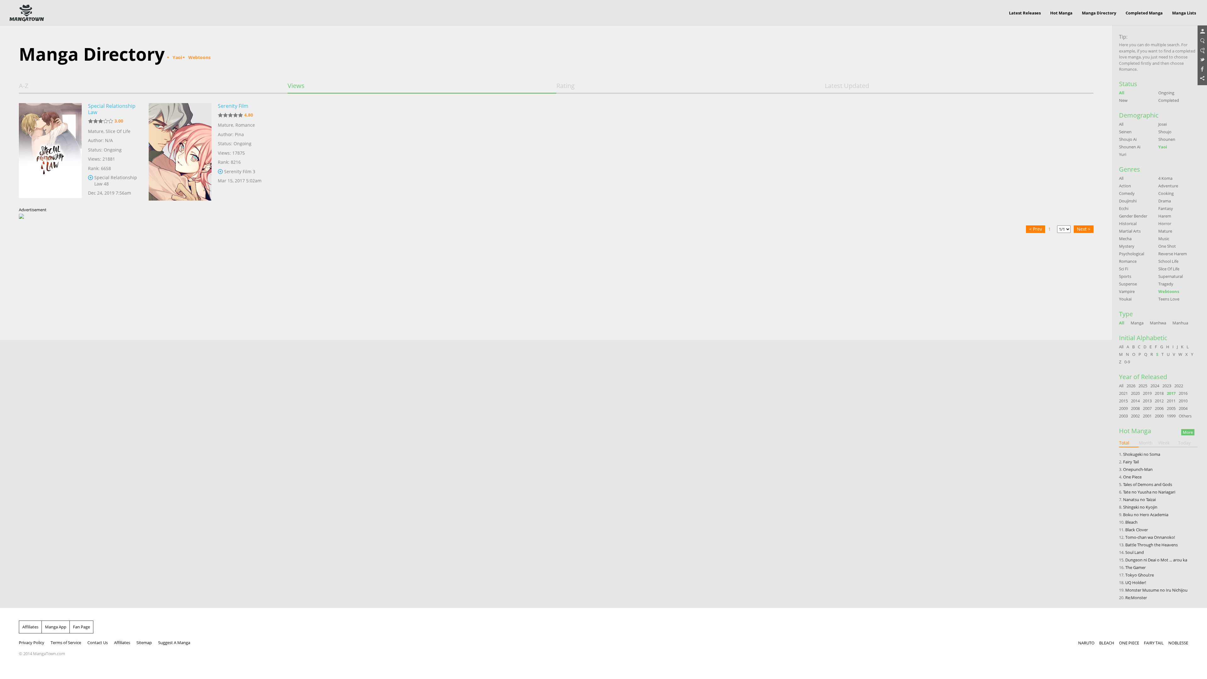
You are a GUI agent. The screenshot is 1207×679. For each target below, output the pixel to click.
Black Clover (1136, 530)
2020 (1135, 393)
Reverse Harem (1172, 254)
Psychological (1131, 254)
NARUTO (1086, 643)
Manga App (55, 627)
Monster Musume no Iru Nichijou (1156, 590)
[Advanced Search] (1202, 50)
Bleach (1131, 522)
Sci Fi (1123, 269)
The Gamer (1135, 567)
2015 (1123, 401)
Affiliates (30, 627)
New (1123, 100)
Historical (1128, 223)
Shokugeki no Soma (1141, 454)
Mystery (1126, 246)
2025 (1142, 386)
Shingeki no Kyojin (1140, 507)
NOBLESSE (1178, 643)
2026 (1131, 386)
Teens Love (1168, 299)
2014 (1135, 401)
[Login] (1202, 32)
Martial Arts (1130, 231)
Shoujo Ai (1128, 139)
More (1188, 432)
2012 (1159, 401)
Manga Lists (1184, 13)
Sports (1125, 276)
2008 (1135, 408)
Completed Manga (1144, 13)
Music (1163, 238)
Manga (1137, 323)
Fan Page (81, 627)
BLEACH (1106, 643)
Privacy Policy (31, 642)
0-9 (1127, 362)
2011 (1171, 401)
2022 (1178, 386)
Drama (1164, 201)
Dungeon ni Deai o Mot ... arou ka (1156, 560)
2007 (1147, 408)
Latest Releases (1025, 13)
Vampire (1127, 291)
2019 (1147, 393)
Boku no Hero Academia (1145, 514)
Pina (239, 134)
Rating (565, 86)
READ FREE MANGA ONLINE (26, 13)
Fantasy (1165, 208)
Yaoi (1162, 147)
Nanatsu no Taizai (1139, 499)
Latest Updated (847, 86)
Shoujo (1164, 132)
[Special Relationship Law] (50, 152)
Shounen (1166, 139)
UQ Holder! (1135, 582)
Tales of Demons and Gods (1147, 484)
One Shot (1167, 246)
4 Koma (1165, 178)
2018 (1159, 393)
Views (296, 86)
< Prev (1035, 229)
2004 (1183, 408)
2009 (1123, 408)
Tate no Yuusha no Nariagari (1149, 492)
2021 (1123, 393)
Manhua (1180, 323)
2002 (1135, 416)
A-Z (23, 86)
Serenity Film (233, 105)
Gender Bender (1133, 216)
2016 (1183, 393)
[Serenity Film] (180, 152)
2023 (1166, 386)
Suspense (1128, 284)
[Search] (1202, 41)
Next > (1083, 229)
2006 (1159, 408)
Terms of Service (66, 642)
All (1121, 93)
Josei (1162, 124)
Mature (95, 131)
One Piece (1132, 477)
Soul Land (1134, 552)
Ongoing (1166, 93)
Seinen (1125, 132)
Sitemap (144, 642)
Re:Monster (1136, 597)
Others (1185, 416)
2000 (1159, 416)
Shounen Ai (1129, 147)
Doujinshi (1128, 201)
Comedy (1127, 193)
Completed (1168, 100)
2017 (1171, 393)
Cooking (1166, 193)
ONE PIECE (1129, 643)
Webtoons (1168, 291)
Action (1125, 186)
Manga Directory (1099, 13)
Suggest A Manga (174, 642)
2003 (1123, 416)
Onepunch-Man (1138, 469)
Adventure (1168, 186)
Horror (1164, 223)
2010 (1183, 401)
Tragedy (1165, 284)
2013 (1147, 401)
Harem (1164, 216)
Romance (245, 125)
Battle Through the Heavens (1151, 545)
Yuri (1122, 154)
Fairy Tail (1131, 462)
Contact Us (97, 642)
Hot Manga (1061, 13)
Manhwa (1158, 323)
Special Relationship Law (111, 109)
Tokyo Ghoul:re (1139, 575)
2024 (1154, 386)
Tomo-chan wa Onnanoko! (1150, 537)
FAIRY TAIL (1154, 643)
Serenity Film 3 (239, 171)
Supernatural (1170, 276)
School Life (1168, 261)
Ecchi (1123, 208)
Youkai (1125, 299)
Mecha (1125, 238)
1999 (1171, 416)
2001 (1147, 416)
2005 (1171, 408)
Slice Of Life (118, 131)
